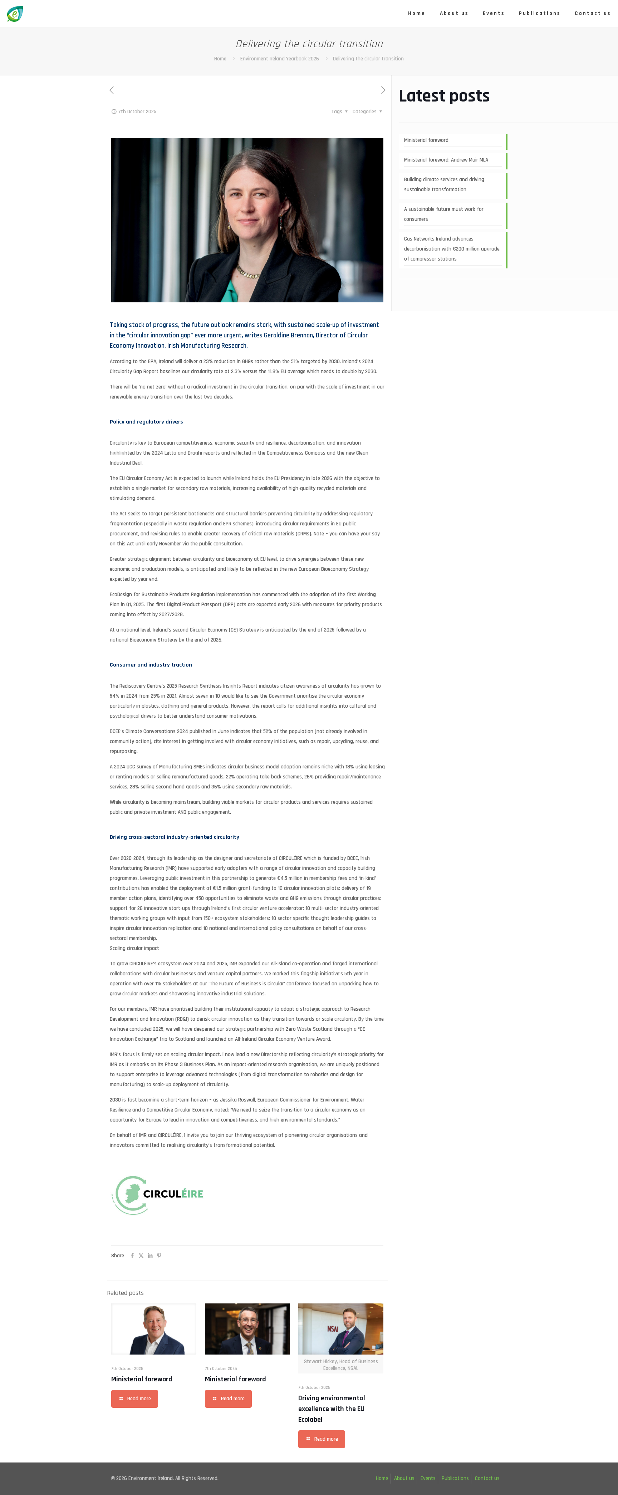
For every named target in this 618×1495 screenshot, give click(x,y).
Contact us (487, 1478)
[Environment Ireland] (15, 13)
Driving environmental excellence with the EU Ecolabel (331, 1408)
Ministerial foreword (141, 1379)
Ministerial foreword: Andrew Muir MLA (446, 160)
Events (428, 1478)
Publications (455, 1478)
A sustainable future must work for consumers (444, 214)
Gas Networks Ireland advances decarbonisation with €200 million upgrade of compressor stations (452, 249)
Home (220, 58)
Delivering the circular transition (368, 58)
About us (404, 1478)
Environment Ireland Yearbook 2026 (279, 58)
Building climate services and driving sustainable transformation (444, 184)
